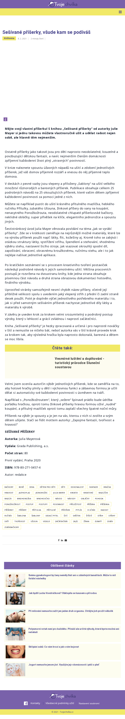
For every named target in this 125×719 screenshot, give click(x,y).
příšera (91, 504)
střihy (112, 515)
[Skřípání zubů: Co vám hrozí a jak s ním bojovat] (15, 651)
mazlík (8, 498)
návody (71, 498)
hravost (9, 492)
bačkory (9, 487)
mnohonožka (24, 498)
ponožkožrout (12, 504)
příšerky (9, 510)
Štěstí (89, 515)
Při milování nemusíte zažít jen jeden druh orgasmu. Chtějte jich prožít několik (70, 611)
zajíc (75, 521)
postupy (43, 504)
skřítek (77, 515)
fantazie (93, 487)
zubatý (98, 521)
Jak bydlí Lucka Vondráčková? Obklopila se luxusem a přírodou (62, 593)
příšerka (104, 504)
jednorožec (42, 492)
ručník (8, 515)
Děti (63, 487)
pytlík (79, 510)
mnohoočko (43, 498)
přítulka (36, 510)
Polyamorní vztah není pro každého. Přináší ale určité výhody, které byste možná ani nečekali (73, 630)
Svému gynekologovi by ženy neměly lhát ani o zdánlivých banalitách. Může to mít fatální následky (72, 577)
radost (104, 510)
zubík (110, 521)
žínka (86, 521)
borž (21, 487)
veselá (46, 521)
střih (100, 515)
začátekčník (61, 521)
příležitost (76, 504)
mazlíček (103, 492)
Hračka (107, 487)
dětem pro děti (48, 487)
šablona (21, 515)
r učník (91, 510)
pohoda (99, 498)
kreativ (74, 492)
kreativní (88, 492)
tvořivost (19, 521)
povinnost (58, 504)
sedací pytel (52, 515)
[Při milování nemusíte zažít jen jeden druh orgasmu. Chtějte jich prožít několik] (15, 616)
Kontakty (35, 703)
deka (31, 487)
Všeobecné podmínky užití (60, 703)
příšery (23, 510)
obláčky (85, 498)
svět (7, 521)
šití (65, 515)
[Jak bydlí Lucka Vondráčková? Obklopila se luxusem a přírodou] (15, 598)
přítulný (51, 510)
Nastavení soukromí (89, 703)
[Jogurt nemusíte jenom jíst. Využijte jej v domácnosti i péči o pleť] (15, 669)
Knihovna (9, 38)
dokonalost (77, 487)
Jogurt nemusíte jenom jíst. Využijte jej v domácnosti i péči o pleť (63, 664)
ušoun (34, 521)
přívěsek (65, 510)
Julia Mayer (59, 492)
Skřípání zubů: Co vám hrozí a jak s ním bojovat (53, 646)
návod (58, 498)
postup (29, 504)
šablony (36, 515)
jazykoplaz (24, 492)
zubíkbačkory (12, 527)
